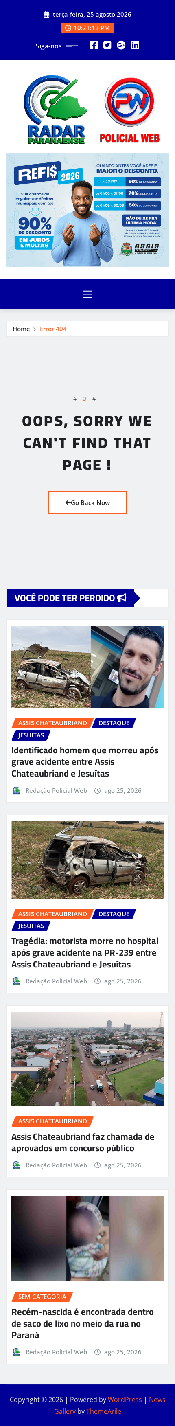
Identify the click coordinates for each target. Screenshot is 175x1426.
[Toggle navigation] (88, 294)
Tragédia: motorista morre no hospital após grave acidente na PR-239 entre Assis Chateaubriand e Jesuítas (85, 952)
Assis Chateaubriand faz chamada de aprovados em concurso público (83, 1142)
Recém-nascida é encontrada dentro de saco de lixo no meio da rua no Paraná (82, 1323)
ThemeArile (103, 1411)
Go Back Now (90, 502)
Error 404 (53, 329)
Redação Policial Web (56, 790)
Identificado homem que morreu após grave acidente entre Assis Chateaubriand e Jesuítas (84, 762)
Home (21, 329)
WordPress (125, 1399)
